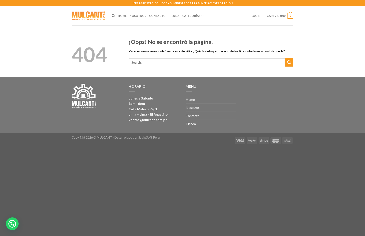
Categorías (191, 16)
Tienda (174, 16)
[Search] (113, 16)
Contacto (157, 16)
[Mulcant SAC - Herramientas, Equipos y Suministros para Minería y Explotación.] (88, 15)
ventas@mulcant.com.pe (148, 120)
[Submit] (289, 62)
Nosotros (137, 16)
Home (122, 16)
